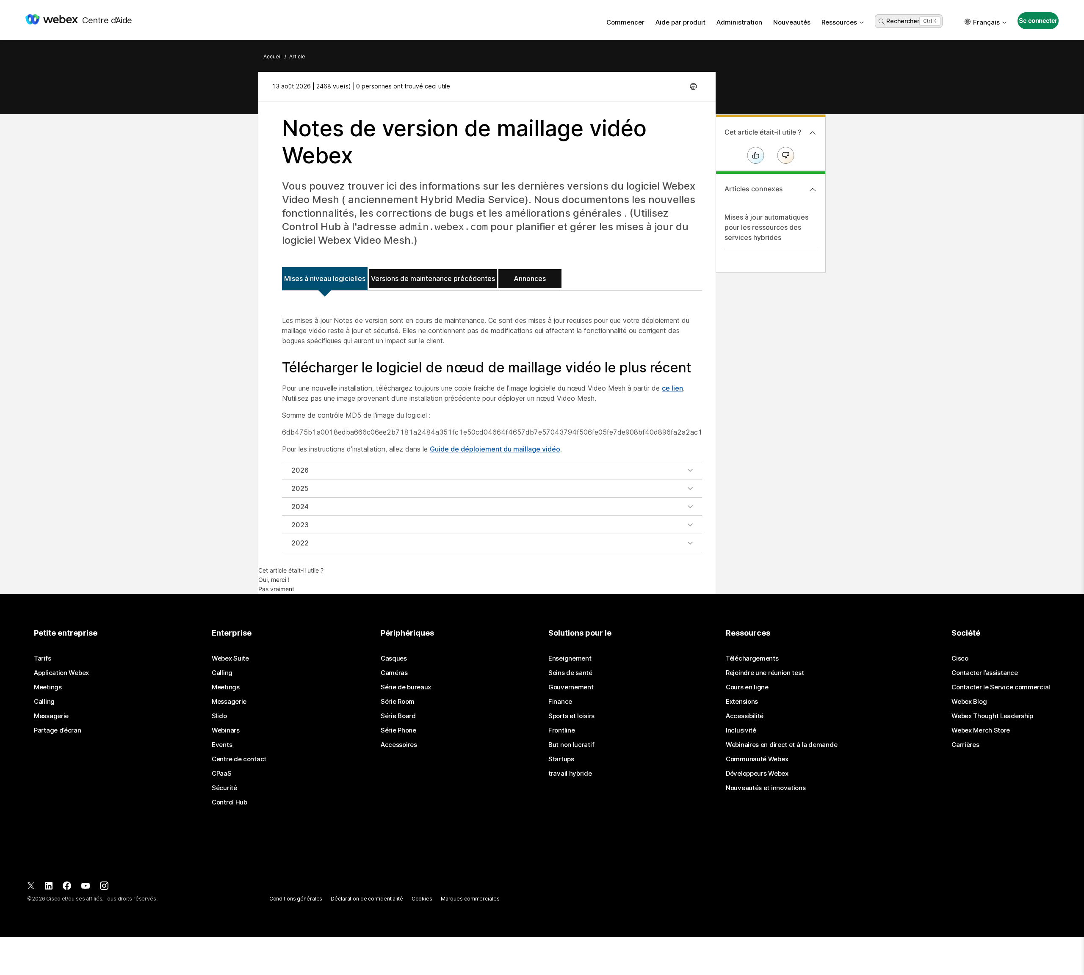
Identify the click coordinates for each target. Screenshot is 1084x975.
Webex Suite (230, 658)
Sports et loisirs (571, 716)
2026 (300, 470)
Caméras (394, 673)
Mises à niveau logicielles (324, 278)
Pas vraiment (276, 588)
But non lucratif (571, 745)
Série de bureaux (406, 687)
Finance (560, 702)
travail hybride (570, 774)
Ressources (839, 22)
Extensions (742, 702)
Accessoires (399, 745)
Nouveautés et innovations (766, 788)
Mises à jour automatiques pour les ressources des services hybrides (766, 227)
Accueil (272, 56)
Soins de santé (570, 673)
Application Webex (61, 673)
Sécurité (224, 788)
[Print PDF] (693, 86)
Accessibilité (744, 716)
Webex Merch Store (980, 730)
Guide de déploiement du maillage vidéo (495, 449)
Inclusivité (741, 730)
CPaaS (222, 774)
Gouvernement (570, 687)
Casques (394, 658)
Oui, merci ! (274, 579)
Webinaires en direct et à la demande (781, 745)
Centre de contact (239, 759)
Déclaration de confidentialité (367, 898)
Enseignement (569, 658)
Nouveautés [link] (791, 22)
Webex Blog (969, 702)
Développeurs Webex (757, 774)
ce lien (672, 388)
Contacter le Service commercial (1000, 687)
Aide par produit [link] (680, 22)
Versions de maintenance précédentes (433, 278)
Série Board (398, 716)
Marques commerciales (470, 898)
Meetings (48, 687)
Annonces (530, 278)
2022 (300, 543)
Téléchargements (752, 658)
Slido (219, 716)
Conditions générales (296, 898)
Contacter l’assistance (984, 673)
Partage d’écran (57, 730)
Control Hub (229, 802)
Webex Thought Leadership (992, 716)
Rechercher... (904, 21)
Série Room (398, 702)
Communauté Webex (757, 759)
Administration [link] (739, 22)
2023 (300, 525)
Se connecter (1038, 20)
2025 (300, 488)
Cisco (959, 658)
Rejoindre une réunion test (765, 673)
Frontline (561, 730)
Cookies (422, 898)
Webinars (226, 730)
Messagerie (51, 716)
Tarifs (42, 658)
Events (222, 745)
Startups (561, 759)
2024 (300, 506)
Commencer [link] (625, 22)
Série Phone (398, 730)
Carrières (965, 745)
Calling (44, 702)
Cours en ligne (747, 687)
